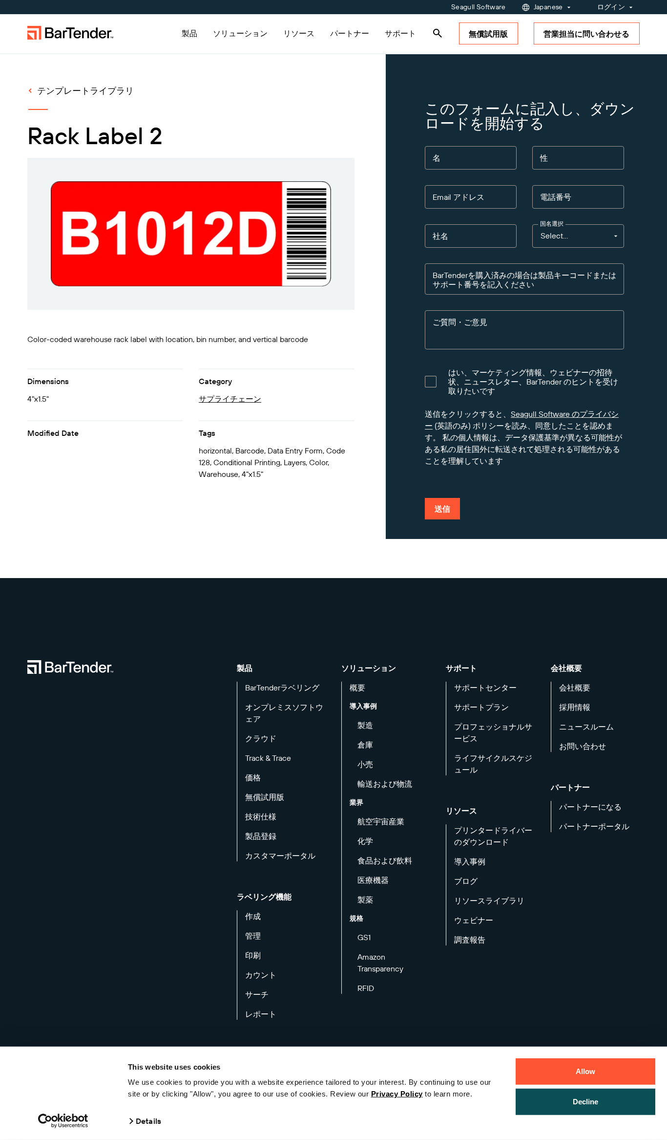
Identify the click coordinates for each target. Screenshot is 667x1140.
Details (148, 1121)
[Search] (437, 33)
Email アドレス (458, 197)
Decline (586, 1101)
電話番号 (555, 197)
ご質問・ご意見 (460, 322)
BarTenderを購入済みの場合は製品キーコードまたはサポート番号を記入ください (524, 280)
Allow (586, 1071)
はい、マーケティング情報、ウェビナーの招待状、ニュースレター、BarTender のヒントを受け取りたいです (533, 382)
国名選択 (551, 223)
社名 (440, 236)
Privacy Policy (397, 1094)
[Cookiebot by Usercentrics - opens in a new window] (63, 1121)
